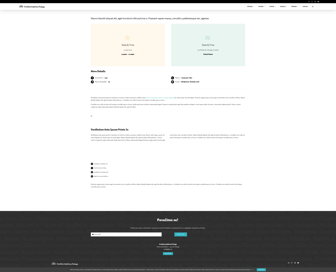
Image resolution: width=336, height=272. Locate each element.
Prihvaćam (261, 269)
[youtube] (298, 262)
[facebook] (292, 262)
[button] (312, 6)
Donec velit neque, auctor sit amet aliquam (160, 98)
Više (252, 269)
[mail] (288, 262)
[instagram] (295, 262)
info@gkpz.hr (168, 249)
